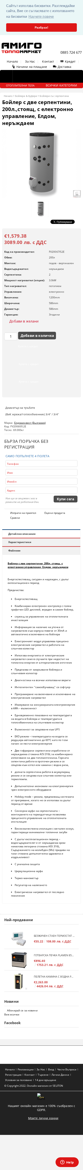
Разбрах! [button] (41, 27)
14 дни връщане (45, 1080)
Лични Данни (60, 1075)
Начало (12, 61)
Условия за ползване (18, 1080)
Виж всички (11, 1014)
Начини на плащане (31, 67)
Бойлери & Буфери (26, 95)
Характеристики (19, 542)
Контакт (48, 61)
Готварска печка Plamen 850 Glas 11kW (54, 955)
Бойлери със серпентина (54, 95)
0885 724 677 (71, 52)
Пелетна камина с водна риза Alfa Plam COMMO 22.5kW (54, 976)
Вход (51, 1069)
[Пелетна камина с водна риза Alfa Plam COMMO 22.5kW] (19, 981)
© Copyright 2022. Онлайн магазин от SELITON (33, 1086)
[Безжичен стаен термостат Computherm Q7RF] (19, 939)
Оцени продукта (54, 513)
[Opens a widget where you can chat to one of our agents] (67, 1162)
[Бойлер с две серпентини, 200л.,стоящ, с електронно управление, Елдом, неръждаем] (41, 197)
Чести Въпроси (67, 1069)
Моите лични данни (43, 1118)
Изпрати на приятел (23, 513)
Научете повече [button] (41, 16)
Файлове (14, 550)
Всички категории (61, 85)
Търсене (43, 1075)
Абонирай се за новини (22, 1010)
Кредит (70, 61)
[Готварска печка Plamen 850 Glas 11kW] (19, 960)
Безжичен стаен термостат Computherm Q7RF (54, 936)
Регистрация (13, 1075)
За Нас (30, 61)
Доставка (64, 67)
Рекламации (26, 1069)
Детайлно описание (22, 534)
